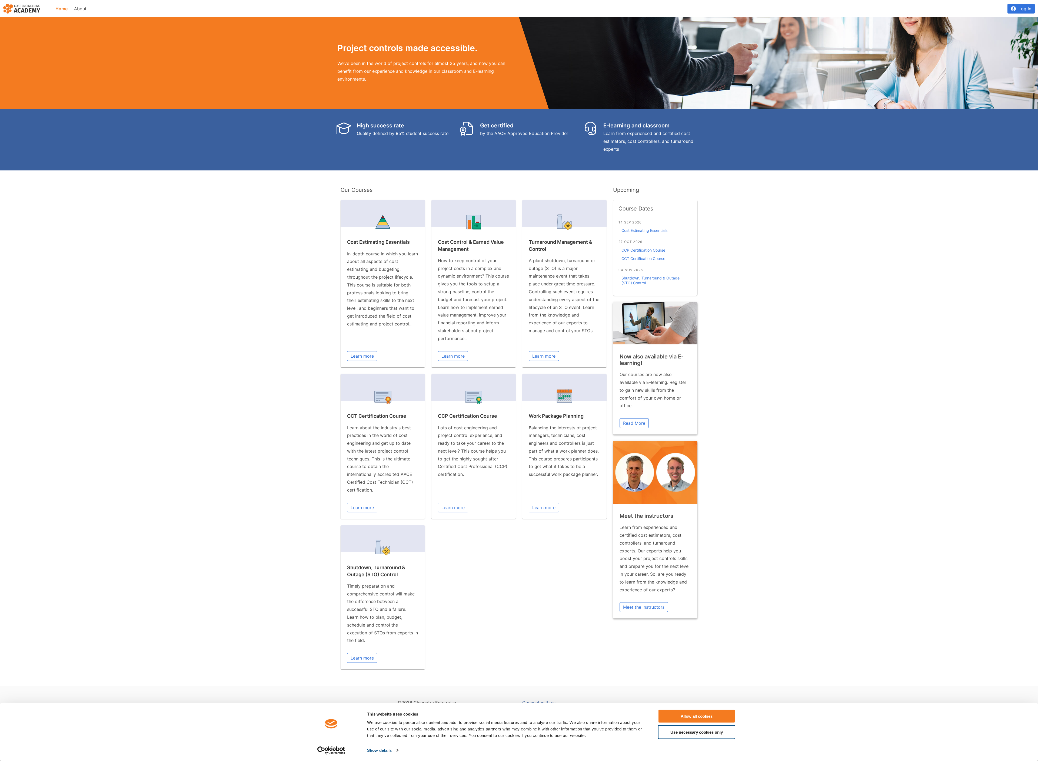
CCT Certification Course (376, 416)
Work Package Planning (556, 416)
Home (61, 8)
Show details (379, 750)
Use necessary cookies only (696, 732)
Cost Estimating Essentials (378, 242)
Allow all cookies (697, 716)
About (80, 8)
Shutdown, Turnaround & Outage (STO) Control (650, 280)
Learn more (362, 356)
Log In (1025, 8)
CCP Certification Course (467, 416)
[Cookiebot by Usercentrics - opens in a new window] (331, 750)
